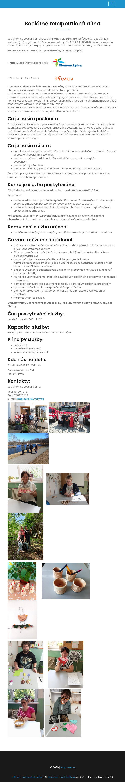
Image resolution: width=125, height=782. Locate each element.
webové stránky (32, 777)
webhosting (68, 777)
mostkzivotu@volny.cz (30, 399)
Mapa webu (68, 767)
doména (53, 777)
